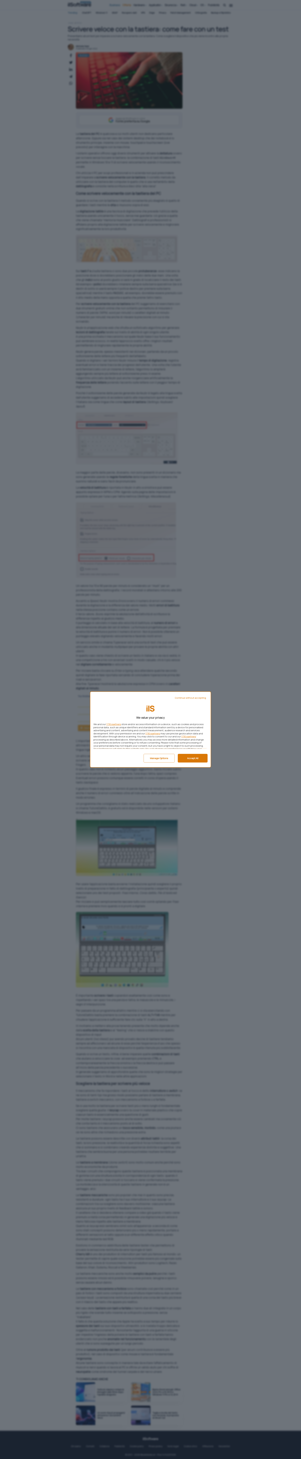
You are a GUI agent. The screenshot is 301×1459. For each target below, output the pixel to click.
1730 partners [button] (113, 724)
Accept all (192, 758)
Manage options (159, 758)
